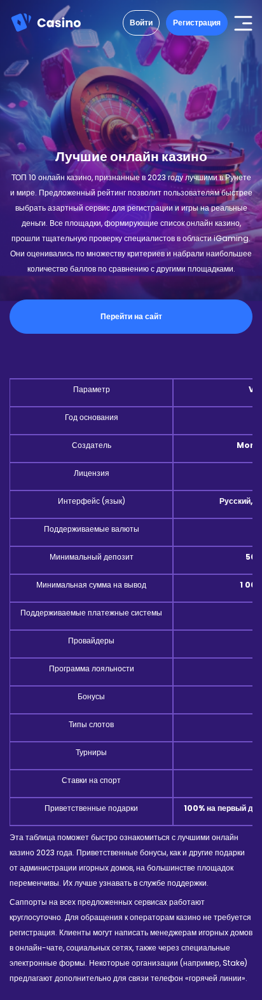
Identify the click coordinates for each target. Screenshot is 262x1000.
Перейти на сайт (131, 316)
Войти (141, 22)
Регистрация (197, 22)
